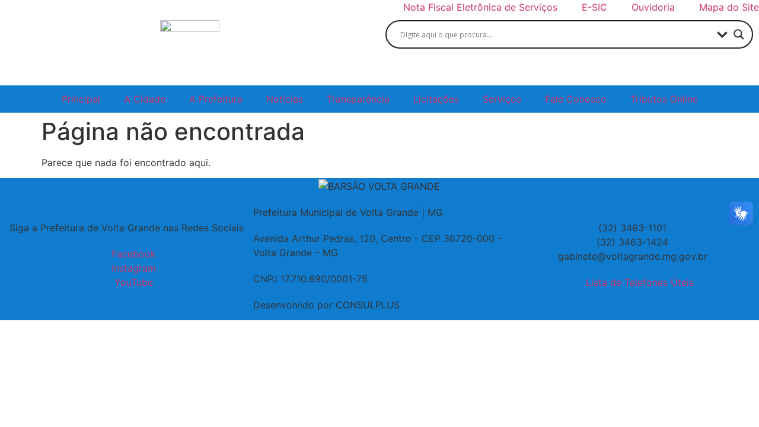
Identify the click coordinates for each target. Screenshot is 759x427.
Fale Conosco (576, 99)
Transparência (358, 99)
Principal (81, 99)
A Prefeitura (216, 99)
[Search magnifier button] (739, 34)
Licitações (436, 99)
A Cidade (144, 99)
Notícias (284, 99)
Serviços (502, 99)
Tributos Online (664, 99)
